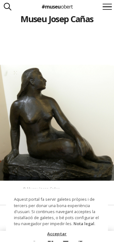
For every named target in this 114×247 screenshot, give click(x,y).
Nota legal (83, 223)
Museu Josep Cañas (57, 19)
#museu (56, 6)
